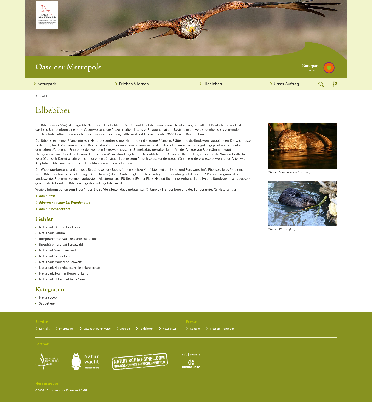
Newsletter (169, 328)
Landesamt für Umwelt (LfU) (68, 390)
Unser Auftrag (286, 83)
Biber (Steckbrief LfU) (54, 209)
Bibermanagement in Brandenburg (65, 202)
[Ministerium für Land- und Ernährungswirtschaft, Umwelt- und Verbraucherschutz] (47, 15)
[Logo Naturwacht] (85, 361)
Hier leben (212, 83)
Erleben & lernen (134, 83)
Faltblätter (146, 328)
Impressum (66, 328)
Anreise (125, 328)
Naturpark (46, 83)
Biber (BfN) (47, 196)
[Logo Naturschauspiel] (140, 361)
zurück (43, 96)
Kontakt (44, 328)
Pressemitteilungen (222, 328)
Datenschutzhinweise (97, 328)
